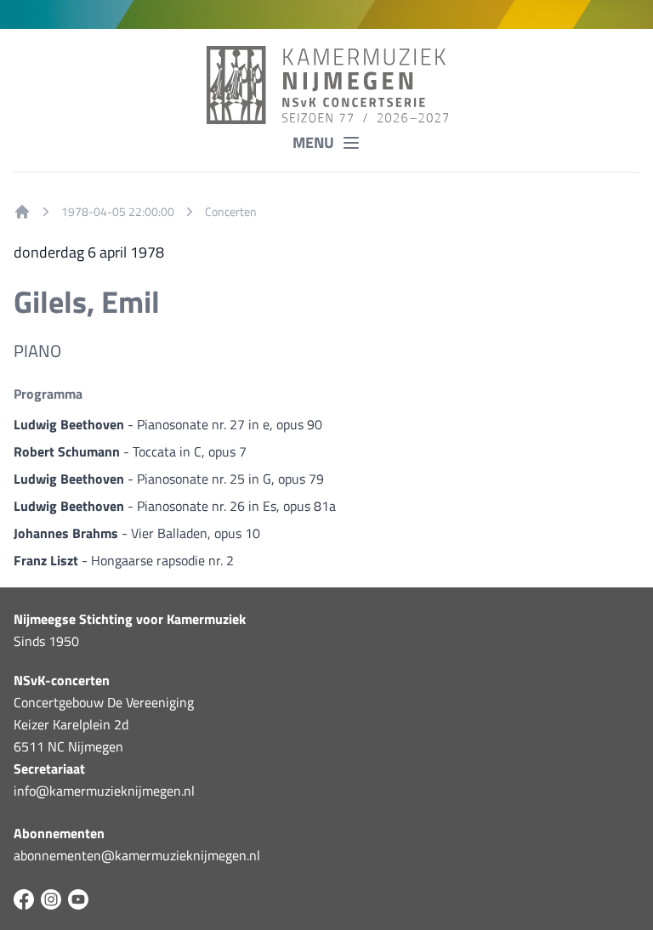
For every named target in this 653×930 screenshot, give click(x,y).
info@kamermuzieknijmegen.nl (104, 790)
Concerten (231, 211)
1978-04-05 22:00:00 (117, 211)
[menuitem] (22, 211)
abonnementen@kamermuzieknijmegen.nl (137, 855)
